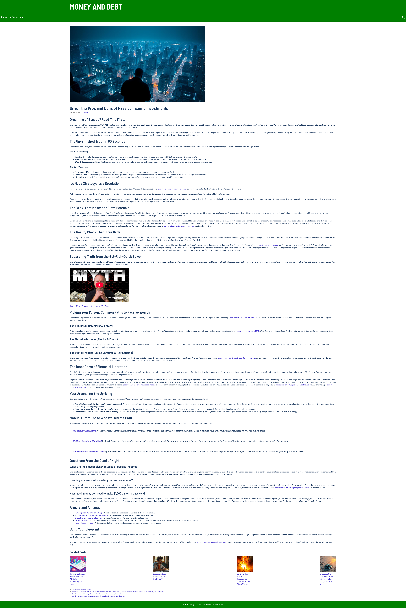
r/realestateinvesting (84, 523)
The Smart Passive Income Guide (88, 451)
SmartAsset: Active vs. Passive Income (91, 515)
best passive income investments (244, 318)
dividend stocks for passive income (179, 226)
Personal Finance (139, 592)
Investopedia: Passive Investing (88, 513)
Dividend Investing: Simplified (87, 441)
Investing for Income (112, 592)
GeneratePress (217, 605)
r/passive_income (82, 520)
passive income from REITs (248, 331)
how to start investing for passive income (292, 488)
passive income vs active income (172, 189)
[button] (403, 17)
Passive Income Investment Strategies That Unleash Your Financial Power (98, 596)
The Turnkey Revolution (84, 430)
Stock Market (158, 592)
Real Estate (150, 592)
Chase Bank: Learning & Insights (88, 518)
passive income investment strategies (139, 385)
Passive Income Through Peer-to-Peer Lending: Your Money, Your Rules (97, 594)
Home (4, 17)
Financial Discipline (97, 592)
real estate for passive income (265, 245)
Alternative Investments (81, 592)
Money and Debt (96, 6)
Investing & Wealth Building (82, 590)
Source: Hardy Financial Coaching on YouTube (89, 306)
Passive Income (126, 592)
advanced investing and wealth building (293, 385)
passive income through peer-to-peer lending (237, 358)
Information (16, 17)
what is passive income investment (212, 542)
